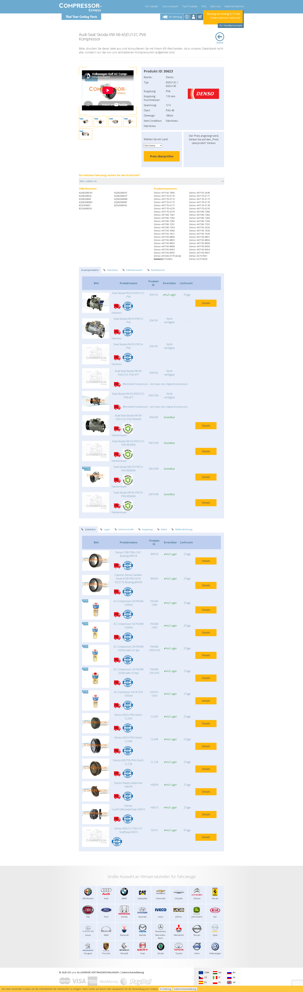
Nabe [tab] (164, 529)
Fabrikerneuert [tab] (134, 270)
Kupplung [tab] (147, 529)
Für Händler (151, 6)
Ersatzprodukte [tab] (90, 270)
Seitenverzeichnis (234, 6)
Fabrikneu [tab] (112, 270)
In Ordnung (165, 988)
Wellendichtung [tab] (183, 529)
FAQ (203, 6)
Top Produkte (189, 6)
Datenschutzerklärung (132, 972)
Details (206, 303)
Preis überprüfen (161, 156)
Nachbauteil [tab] (158, 270)
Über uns (215, 6)
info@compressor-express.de (225, 17)
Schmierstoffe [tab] (126, 529)
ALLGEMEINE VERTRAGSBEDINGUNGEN (98, 972)
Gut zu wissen (170, 6)
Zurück (219, 42)
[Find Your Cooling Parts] (80, 7)
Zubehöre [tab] (90, 529)
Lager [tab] (107, 529)
